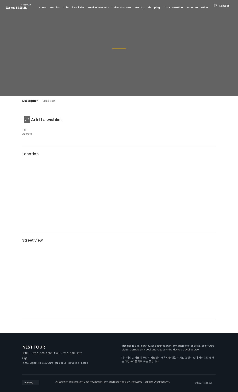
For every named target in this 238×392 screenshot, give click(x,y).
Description (30, 101)
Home (42, 7)
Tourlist (54, 7)
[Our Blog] (30, 382)
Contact (224, 6)
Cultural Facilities (74, 7)
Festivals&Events (98, 7)
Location (49, 101)
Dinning (139, 7)
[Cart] (215, 6)
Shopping (154, 7)
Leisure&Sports (122, 7)
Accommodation (197, 7)
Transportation (173, 7)
